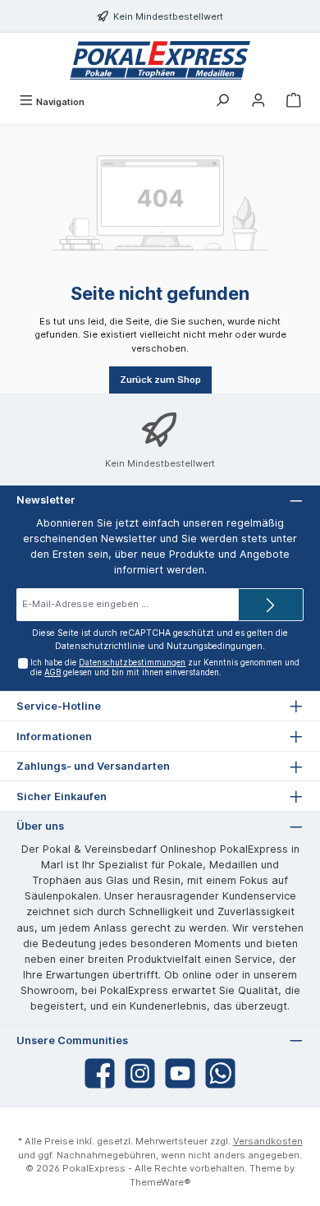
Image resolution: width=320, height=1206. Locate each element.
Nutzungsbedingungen (215, 646)
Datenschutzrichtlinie (100, 646)
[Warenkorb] (294, 102)
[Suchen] (222, 102)
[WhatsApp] (220, 1073)
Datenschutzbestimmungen (132, 662)
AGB (52, 672)
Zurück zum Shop (160, 379)
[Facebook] (99, 1073)
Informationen (54, 736)
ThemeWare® (160, 1182)
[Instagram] (139, 1073)
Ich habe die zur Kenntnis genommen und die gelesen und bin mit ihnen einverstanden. (164, 667)
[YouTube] (180, 1073)
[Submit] (271, 604)
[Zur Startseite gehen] (160, 60)
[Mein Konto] (258, 102)
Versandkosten (268, 1141)
